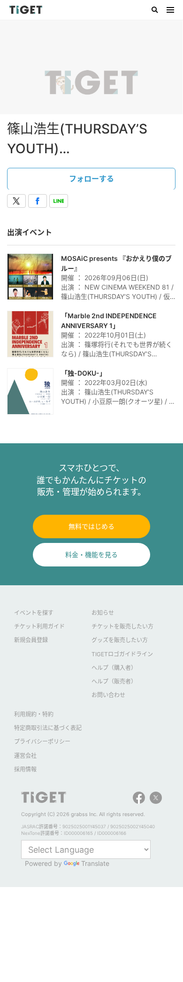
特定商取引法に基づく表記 (48, 727)
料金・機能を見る (91, 554)
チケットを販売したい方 (122, 626)
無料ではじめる (91, 526)
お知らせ (103, 612)
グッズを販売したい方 (120, 640)
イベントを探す (33, 612)
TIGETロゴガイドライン (122, 654)
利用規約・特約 (33, 714)
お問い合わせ (108, 695)
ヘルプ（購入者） (114, 667)
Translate (95, 863)
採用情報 (25, 769)
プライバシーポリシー (42, 741)
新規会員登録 (31, 640)
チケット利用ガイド (39, 626)
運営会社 (25, 755)
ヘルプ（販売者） (114, 681)
